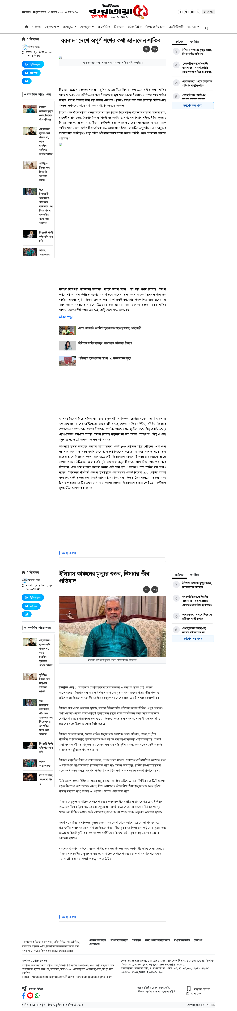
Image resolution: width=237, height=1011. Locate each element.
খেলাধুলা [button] (85, 27)
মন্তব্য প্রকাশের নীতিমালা (157, 940)
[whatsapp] (37, 995)
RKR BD (210, 1005)
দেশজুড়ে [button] (68, 27)
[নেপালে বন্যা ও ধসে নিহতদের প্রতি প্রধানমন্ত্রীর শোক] (192, 83)
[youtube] (30, 995)
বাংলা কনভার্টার (182, 940)
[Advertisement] (38, 310)
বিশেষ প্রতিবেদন (154, 27)
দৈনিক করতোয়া (97, 940)
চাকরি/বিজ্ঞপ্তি (176, 27)
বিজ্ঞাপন (198, 940)
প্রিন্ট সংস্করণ (35, 64)
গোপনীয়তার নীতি (119, 940)
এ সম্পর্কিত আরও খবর (37, 94)
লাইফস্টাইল (134, 27)
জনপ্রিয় (194, 42)
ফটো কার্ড (33, 73)
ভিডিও (28, 12)
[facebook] (24, 995)
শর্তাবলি (136, 940)
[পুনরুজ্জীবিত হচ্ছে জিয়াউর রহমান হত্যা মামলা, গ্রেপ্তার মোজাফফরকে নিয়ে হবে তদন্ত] (192, 67)
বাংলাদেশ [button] (51, 27)
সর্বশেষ (36, 27)
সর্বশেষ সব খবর (192, 105)
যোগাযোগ (94, 944)
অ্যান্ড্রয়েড (196, 993)
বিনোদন (119, 27)
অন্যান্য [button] (192, 27)
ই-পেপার (209, 12)
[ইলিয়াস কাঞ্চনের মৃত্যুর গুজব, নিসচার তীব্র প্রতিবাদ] (192, 52)
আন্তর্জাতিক (104, 27)
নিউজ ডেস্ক (34, 47)
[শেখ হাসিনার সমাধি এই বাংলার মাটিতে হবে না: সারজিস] (192, 99)
